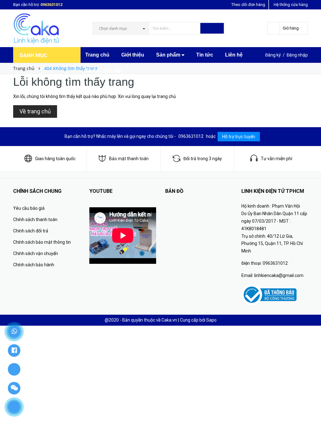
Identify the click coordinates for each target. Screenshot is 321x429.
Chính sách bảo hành (33, 264)
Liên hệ (234, 54)
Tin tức (204, 54)
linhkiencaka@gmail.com (278, 275)
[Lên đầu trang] (310, 410)
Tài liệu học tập (103, 70)
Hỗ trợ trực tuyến (238, 136)
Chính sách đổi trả (30, 230)
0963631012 (51, 4)
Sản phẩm (169, 54)
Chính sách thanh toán (35, 219)
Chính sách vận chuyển (35, 253)
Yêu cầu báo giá (29, 208)
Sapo (211, 320)
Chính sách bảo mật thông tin (42, 242)
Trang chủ (97, 54)
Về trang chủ (35, 111)
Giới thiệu (132, 54)
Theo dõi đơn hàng (248, 4)
